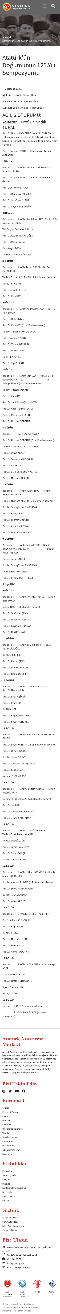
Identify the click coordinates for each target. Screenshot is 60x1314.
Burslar (5, 1200)
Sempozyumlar (9, 1175)
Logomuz (6, 1116)
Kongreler (7, 1171)
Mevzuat (6, 1120)
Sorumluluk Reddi (10, 1221)
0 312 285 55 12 (30, 1254)
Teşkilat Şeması (9, 1137)
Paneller (6, 1183)
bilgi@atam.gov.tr (15, 1263)
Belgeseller (7, 1192)
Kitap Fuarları (8, 1196)
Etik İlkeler (7, 1124)
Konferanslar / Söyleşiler (14, 1187)
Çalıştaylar (7, 1179)
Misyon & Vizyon (10, 1112)
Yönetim (6, 1133)
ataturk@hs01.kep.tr (21, 1267)
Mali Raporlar (8, 1145)
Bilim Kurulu (7, 1141)
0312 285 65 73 (14, 1259)
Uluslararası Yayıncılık (12, 1128)
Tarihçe (5, 1107)
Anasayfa (7, 37)
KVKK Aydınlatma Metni (13, 1225)
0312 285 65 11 (14, 1254)
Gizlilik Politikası (10, 1217)
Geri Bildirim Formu (11, 1149)
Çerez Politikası (9, 1230)
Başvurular (7, 1154)
